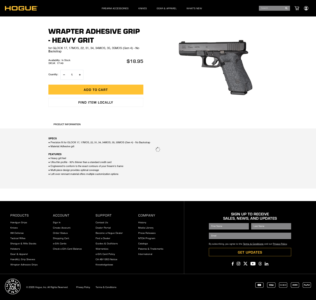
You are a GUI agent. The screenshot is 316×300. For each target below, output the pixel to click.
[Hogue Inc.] (21, 8)
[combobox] (274, 8)
